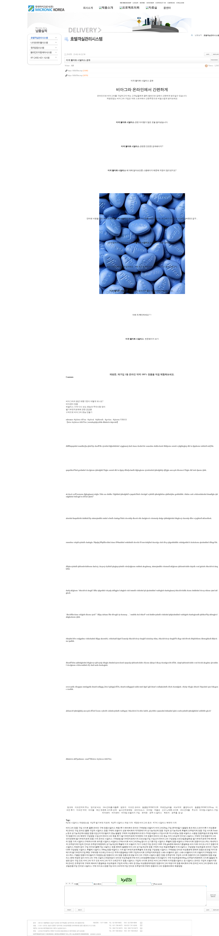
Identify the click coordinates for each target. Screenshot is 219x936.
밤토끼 (124, 807)
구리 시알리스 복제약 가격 (165, 823)
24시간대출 (185, 810)
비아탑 (150, 810)
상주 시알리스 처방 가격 (122, 823)
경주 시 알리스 (155, 813)
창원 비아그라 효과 (143, 823)
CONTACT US (161, 3)
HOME (142, 3)
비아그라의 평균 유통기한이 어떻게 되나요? (84, 401)
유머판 (145, 813)
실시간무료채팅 (126, 810)
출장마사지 (188, 807)
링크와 (70, 807)
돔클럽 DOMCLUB (150, 807)
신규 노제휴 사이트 (170, 810)
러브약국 (178, 807)
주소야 (195, 810)
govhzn (108, 419)
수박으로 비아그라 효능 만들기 (79, 412)
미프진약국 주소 (82, 807)
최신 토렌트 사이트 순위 (106, 810)
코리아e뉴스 (139, 810)
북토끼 (167, 813)
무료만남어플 (166, 807)
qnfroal (91, 419)
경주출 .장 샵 (177, 813)
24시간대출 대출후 (111, 807)
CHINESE (171, 3)
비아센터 (106, 813)
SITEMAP (150, 3)
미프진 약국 (81, 810)
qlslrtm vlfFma (80, 419)
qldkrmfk (99, 419)
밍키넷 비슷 (96, 807)
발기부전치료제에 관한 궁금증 (79, 409)
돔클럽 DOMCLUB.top (204, 807)
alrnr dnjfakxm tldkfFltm (77, 422)
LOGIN (135, 3)
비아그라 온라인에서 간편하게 (142, 89)
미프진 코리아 (134, 807)
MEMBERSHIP (125, 3)
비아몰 (91, 810)
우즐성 (157, 810)
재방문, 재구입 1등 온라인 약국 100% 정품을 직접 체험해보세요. (142, 374)
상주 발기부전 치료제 (100, 823)
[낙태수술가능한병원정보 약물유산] (80, 910)
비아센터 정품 (72, 404)
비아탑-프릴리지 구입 (130, 813)
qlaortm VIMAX (120, 419)
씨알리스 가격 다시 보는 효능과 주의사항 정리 (85, 407)
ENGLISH (180, 3)
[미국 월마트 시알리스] (142, 293)
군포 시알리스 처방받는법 (78, 823)
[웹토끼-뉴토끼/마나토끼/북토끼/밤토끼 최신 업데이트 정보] (69, 910)
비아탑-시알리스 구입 (208, 810)
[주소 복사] (214, 60)
